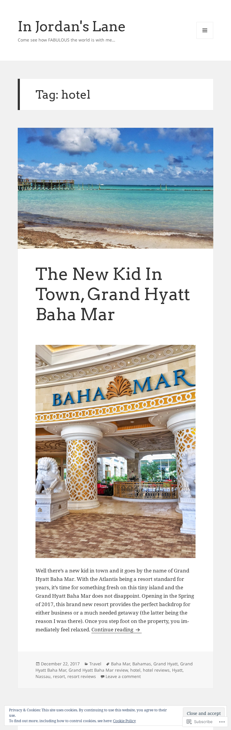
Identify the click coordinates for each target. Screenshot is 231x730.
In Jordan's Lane (72, 26)
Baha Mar (120, 664)
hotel (135, 670)
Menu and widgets (205, 38)
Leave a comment (123, 676)
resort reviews (81, 676)
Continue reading (112, 629)
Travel (95, 664)
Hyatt (177, 670)
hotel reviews (156, 670)
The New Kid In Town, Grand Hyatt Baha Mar (112, 294)
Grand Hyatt (165, 664)
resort (59, 676)
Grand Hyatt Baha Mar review (98, 670)
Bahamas (141, 664)
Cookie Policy (124, 720)
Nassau (43, 676)
